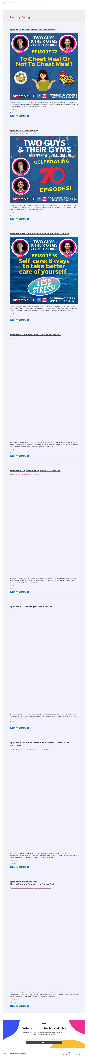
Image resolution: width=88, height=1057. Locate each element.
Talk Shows (33, 3)
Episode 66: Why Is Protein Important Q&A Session (35, 470)
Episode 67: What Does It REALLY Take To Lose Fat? (35, 334)
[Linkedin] (69, 1054)
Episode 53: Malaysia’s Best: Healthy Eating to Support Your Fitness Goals (32, 882)
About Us (25, 3)
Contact (40, 3)
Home (19, 3)
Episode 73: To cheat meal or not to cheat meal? (33, 29)
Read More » (13, 109)
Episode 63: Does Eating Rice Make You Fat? (31, 606)
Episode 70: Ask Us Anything (24, 130)
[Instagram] (66, 1054)
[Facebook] (63, 1054)
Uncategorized (14, 133)
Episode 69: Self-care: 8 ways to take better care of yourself (39, 233)
